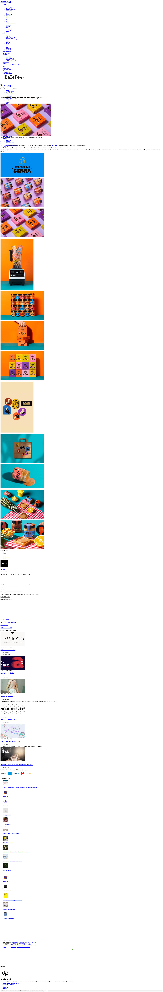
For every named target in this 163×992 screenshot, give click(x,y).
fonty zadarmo (8, 48)
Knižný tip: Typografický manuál (9, 918)
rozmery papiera (9, 49)
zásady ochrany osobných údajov (11, 983)
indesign (7, 41)
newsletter (5, 987)
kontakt (5, 988)
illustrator (7, 43)
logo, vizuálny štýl (9, 11)
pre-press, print (9, 14)
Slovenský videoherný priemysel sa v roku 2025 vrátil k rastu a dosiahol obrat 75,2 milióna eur (20, 787)
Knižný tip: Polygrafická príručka (9, 909)
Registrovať (6, 68)
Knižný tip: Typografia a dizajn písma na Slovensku (12, 900)
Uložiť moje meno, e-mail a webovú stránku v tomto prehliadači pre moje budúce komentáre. (20, 594)
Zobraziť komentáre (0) (7, 599)
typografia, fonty (9, 10)
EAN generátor (8, 140)
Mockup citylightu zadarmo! (8, 842)
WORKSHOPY (6, 62)
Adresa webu (3, 592)
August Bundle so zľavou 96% (10, 741)
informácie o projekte (8, 984)
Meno (2, 587)
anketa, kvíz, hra (9, 8)
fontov (18, 769)
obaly (4, 558)
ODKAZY (5, 54)
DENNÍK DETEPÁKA (7, 52)
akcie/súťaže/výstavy (10, 7)
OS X (6, 45)
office (7, 47)
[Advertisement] (81, 610)
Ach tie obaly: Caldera (7, 870)
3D (6, 21)
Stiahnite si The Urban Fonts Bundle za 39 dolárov (17, 765)
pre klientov (8, 36)
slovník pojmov (8, 50)
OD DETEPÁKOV (6, 53)
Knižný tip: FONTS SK (7, 815)
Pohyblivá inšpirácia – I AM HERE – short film (11, 833)
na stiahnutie (8, 25)
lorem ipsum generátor (10, 59)
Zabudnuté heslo (7, 69)
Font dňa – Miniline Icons (9, 720)
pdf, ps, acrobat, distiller (10, 37)
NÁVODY (5, 33)
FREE (6, 32)
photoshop (8, 42)
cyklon (4, 943)
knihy (7, 19)
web (6, 20)
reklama (5, 986)
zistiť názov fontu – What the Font (12, 60)
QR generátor (8, 57)
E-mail (2, 589)
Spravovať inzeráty (7, 73)
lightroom (7, 44)
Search (15, 88)
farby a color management (11, 9)
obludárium (8, 26)
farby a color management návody (12, 39)
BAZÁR (4, 63)
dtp (6, 13)
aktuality (7, 5)
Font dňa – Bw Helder (7, 673)
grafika (4, 555)
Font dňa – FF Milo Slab (8, 650)
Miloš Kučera (6, 101)
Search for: (3, 87)
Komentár (3, 584)
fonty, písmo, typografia (10, 38)
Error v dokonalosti (7, 696)
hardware (7, 22)
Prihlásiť (5, 67)
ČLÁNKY (5, 4)
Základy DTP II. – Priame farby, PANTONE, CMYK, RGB (23, 942)
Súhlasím (45, 990)
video (7, 27)
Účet (4, 71)
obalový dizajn (8, 15)
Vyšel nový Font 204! (6, 824)
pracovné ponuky (9, 28)
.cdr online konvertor (10, 58)
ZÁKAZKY (7, 31)
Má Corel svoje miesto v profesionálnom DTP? (20, 943)
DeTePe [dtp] (6, 2)
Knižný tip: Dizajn (6, 796)
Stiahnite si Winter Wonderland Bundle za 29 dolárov (12, 861)
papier (7, 16)
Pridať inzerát (6, 72)
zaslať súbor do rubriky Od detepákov (13, 64)
